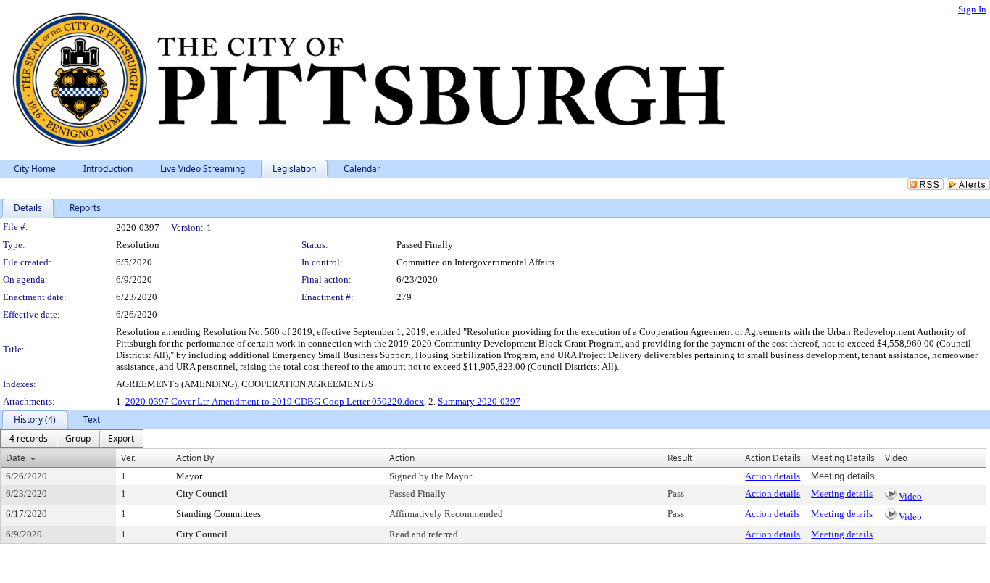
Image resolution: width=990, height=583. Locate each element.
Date (15, 458)
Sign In (972, 9)
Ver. (128, 458)
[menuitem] (29, 438)
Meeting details (842, 493)
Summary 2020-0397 (479, 401)
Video (910, 496)
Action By (195, 458)
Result (679, 458)
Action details (772, 476)
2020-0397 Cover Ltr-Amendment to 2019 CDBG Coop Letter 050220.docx (274, 401)
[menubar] (71, 438)
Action (402, 458)
